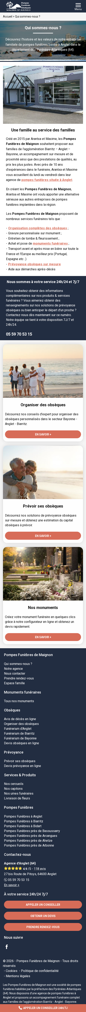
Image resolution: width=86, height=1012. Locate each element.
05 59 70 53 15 (19, 334)
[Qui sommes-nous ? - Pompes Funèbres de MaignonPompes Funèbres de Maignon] (43, 6)
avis (40, 869)
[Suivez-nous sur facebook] (9, 947)
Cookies (11, 971)
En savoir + (11, 885)
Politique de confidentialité (40, 971)
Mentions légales (18, 976)
